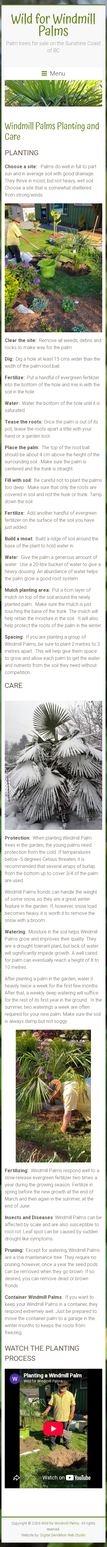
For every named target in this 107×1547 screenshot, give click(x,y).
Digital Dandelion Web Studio (62, 1535)
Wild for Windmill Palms (53, 25)
